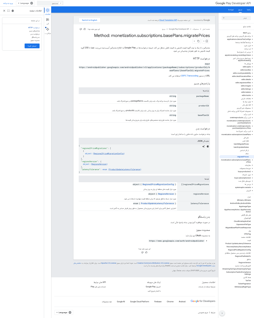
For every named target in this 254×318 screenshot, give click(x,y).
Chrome (170, 302)
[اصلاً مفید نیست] (81, 29)
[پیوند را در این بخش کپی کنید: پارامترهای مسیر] (190, 83)
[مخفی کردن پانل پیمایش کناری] (222, 313)
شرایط (213, 312)
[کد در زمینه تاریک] (208, 146)
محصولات (195, 29)
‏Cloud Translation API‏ (168, 20)
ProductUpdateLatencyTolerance (124, 169)
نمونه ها (231, 9)
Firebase (158, 302)
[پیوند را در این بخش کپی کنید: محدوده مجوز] (193, 230)
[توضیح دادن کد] (203, 146)
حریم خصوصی (203, 312)
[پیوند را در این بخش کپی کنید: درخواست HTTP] (190, 58)
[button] (236, 36)
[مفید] (85, 29)
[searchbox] (236, 18)
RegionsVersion (99, 164)
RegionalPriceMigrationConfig (109, 153)
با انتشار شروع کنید (154, 291)
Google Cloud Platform (139, 302)
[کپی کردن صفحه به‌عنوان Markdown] (198, 41)
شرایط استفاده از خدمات (206, 287)
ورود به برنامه (8, 3)
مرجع (240, 9)
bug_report (12, 10)
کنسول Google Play (153, 287)
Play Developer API (238, 3)
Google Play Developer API (179, 29)
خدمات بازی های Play (98, 287)
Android (182, 302)
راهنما (249, 9)
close (4, 10)
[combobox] (50, 3)
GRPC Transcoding (189, 75)
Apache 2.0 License (108, 263)
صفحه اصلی (206, 29)
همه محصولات (107, 302)
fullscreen (8, 10)
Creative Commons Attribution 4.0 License (153, 263)
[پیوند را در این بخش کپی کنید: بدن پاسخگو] (195, 217)
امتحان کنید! (32, 46)
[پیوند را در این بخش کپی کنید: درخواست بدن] (193, 128)
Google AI (121, 302)
